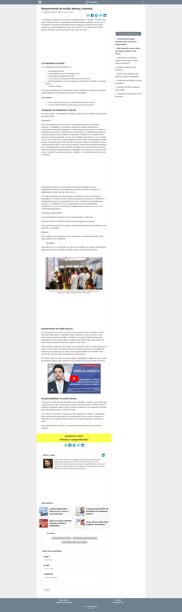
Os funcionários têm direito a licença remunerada (61, 332)
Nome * (47, 557)
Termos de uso (118, 602)
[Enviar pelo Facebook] (92, 15)
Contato (118, 600)
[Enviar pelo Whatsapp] (88, 15)
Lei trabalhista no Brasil (61, 538)
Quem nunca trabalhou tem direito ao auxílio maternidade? (127, 75)
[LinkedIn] (103, 455)
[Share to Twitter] (100, 15)
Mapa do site (63, 600)
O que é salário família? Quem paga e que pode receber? (71, 105)
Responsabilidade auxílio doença (75, 542)
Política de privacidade (64, 602)
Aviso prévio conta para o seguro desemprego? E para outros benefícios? (126, 60)
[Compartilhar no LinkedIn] (104, 15)
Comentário (48, 574)
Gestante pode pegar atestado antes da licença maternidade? (126, 41)
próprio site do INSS (61, 352)
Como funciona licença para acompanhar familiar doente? (71, 102)
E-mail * (47, 565)
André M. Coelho (69, 12)
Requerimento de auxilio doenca (85, 538)
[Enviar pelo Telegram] (96, 15)
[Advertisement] (74, 46)
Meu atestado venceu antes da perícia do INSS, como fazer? (127, 51)
